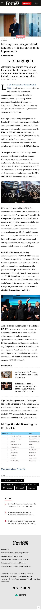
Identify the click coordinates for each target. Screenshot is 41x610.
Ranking (31, 488)
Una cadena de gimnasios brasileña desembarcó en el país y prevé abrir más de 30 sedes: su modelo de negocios (21, 513)
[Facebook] (18, 61)
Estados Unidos (9, 484)
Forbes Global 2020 (28, 484)
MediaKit (5, 574)
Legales (4, 579)
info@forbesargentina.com (15, 556)
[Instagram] (21, 588)
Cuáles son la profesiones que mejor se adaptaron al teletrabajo (26, 374)
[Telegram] (27, 61)
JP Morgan (7, 488)
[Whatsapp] (9, 61)
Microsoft (20, 488)
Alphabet (7, 480)
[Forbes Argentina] (12, 3)
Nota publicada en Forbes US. (13, 469)
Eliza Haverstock (7, 55)
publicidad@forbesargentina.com (18, 553)
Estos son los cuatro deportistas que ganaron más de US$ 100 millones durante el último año (26, 387)
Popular (8, 498)
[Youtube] (24, 588)
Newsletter (13, 574)
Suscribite (26, 3)
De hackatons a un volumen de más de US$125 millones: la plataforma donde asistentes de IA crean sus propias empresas (22, 505)
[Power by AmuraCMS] (20, 595)
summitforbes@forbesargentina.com (18, 559)
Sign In (37, 3)
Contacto (22, 574)
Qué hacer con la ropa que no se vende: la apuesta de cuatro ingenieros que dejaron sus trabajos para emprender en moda (22, 522)
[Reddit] (22, 61)
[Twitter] (13, 61)
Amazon (18, 480)
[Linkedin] (32, 61)
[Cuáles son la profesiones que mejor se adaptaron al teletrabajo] (6, 374)
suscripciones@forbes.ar (18, 563)
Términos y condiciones (25, 576)
